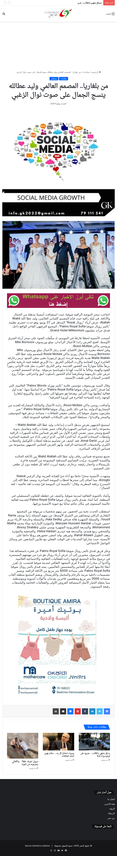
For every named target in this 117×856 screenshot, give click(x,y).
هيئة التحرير (109, 804)
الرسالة (111, 813)
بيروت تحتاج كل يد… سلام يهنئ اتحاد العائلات (59, 754)
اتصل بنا (111, 799)
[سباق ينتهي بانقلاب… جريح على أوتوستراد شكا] (94, 742)
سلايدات (86, 72)
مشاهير (54, 78)
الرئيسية (95, 72)
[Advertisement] (58, 46)
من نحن (111, 818)
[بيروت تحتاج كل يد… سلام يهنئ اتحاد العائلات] (58, 742)
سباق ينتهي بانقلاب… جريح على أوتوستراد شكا (80, 2)
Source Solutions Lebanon (37, 845)
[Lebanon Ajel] (58, 14)
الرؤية (112, 808)
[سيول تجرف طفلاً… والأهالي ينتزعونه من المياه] (22, 746)
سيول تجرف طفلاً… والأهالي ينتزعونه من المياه (25, 763)
